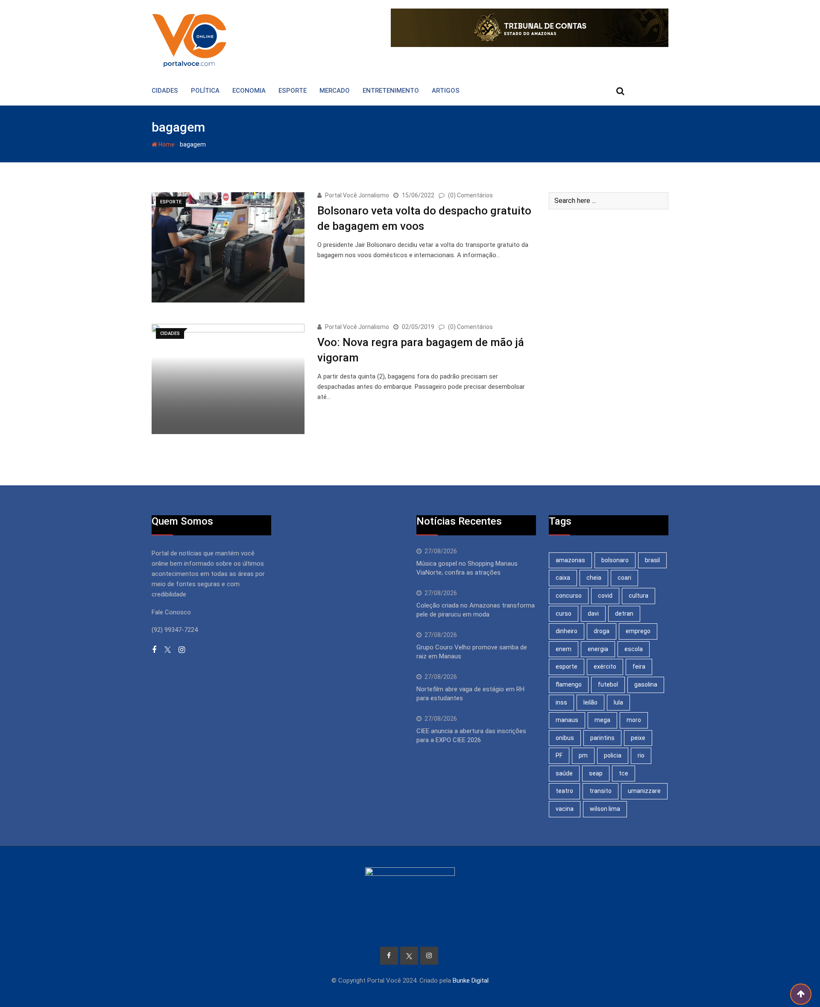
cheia (593, 577)
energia (598, 649)
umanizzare (644, 790)
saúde (564, 773)
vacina (565, 808)
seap (596, 773)
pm (583, 755)
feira (639, 666)
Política (205, 90)
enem (563, 649)
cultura (638, 595)
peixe (638, 737)
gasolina (645, 684)
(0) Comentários (470, 195)
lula (618, 702)
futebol (608, 684)
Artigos (446, 90)
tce (623, 773)
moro (634, 719)
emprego (638, 631)
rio (641, 755)
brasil (652, 560)
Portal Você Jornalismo (357, 195)
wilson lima (605, 808)
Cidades (165, 90)
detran (624, 613)
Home (166, 144)
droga (601, 631)
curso (563, 613)
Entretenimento (391, 90)
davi (593, 613)
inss (561, 702)
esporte (566, 666)
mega (602, 719)
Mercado (334, 90)
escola (633, 649)
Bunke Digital (471, 980)
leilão (590, 702)
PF (559, 755)
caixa (563, 577)
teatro (564, 790)
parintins (602, 737)
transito (600, 790)
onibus (565, 737)
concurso (569, 595)
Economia (249, 90)
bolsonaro (615, 560)
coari (624, 577)
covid (605, 595)
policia (612, 755)
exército (605, 666)
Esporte (292, 90)
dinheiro (566, 631)
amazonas (570, 560)
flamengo (569, 684)
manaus (567, 719)
